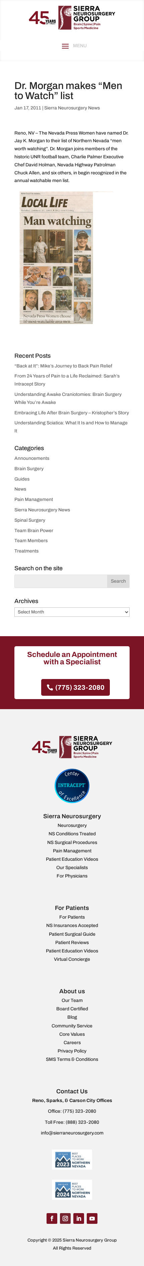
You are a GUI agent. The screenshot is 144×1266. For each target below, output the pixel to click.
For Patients (72, 917)
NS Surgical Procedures (72, 842)
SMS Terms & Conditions (72, 1059)
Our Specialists (72, 867)
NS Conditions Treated (72, 833)
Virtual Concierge (72, 959)
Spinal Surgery (29, 520)
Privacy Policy (72, 1050)
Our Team (72, 1000)
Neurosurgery (72, 825)
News (20, 489)
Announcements (31, 458)
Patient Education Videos (72, 859)
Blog (72, 1017)
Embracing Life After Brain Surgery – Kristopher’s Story (71, 412)
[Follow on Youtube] (92, 1218)
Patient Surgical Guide (72, 934)
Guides (21, 479)
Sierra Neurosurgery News (72, 107)
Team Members (31, 540)
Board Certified (72, 1008)
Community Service (72, 1025)
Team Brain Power (33, 530)
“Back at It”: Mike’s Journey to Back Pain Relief (63, 365)
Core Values (72, 1034)
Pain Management (33, 499)
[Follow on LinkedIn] (78, 1218)
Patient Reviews (72, 942)
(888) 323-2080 (82, 1122)
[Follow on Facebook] (52, 1218)
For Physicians (72, 875)
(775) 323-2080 (79, 687)
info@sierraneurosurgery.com (72, 1132)
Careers (72, 1042)
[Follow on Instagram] (65, 1218)
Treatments (26, 551)
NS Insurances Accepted (72, 925)
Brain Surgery (29, 468)
